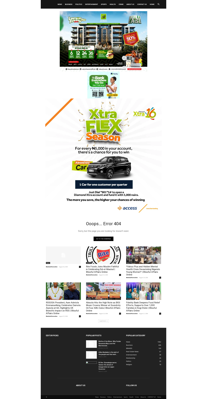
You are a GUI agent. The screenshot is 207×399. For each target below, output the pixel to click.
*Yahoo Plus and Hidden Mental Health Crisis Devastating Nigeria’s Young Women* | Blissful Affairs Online (143, 270)
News (60, 4)
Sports (104, 4)
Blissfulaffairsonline (51, 267)
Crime (121, 4)
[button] (158, 4)
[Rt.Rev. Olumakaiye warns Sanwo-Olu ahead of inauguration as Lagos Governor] (91, 365)
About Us (130, 4)
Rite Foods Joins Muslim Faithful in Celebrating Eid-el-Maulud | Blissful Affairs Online (102, 269)
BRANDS (89, 263)
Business (68, 4)
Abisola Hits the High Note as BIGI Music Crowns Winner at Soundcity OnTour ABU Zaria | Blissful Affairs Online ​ (103, 306)
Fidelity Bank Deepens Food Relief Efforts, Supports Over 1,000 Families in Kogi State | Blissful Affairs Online (143, 306)
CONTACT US (142, 4)
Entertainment (91, 4)
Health (113, 4)
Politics (78, 4)
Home (152, 4)
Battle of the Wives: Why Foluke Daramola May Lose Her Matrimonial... (110, 343)
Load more (103, 321)
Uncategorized (130, 299)
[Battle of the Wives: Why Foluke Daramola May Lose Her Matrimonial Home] (91, 344)
